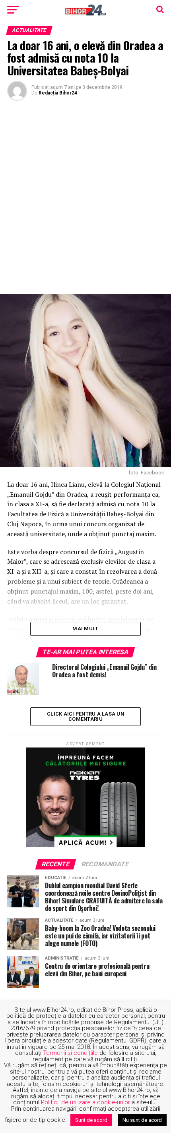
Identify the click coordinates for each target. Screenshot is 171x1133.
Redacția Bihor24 (58, 93)
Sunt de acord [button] (91, 1120)
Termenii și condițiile (70, 1052)
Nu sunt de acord (142, 1120)
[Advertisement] (85, 196)
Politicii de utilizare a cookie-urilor (85, 1102)
